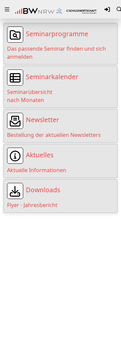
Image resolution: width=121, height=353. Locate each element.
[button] (7, 9)
